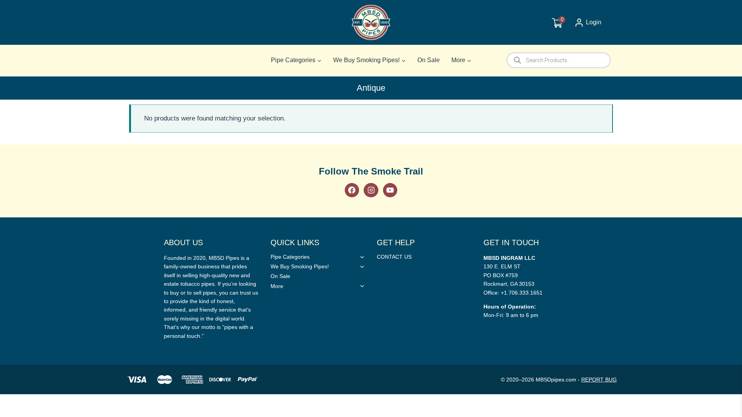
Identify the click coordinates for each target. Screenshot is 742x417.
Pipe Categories (290, 257)
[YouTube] (390, 190)
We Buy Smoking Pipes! (300, 266)
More (277, 286)
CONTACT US (394, 257)
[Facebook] (352, 190)
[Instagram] (371, 190)
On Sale (428, 60)
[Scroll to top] (723, 296)
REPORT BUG (599, 379)
